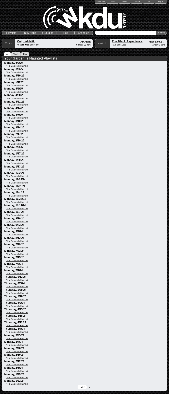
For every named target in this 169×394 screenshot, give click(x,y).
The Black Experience (127, 41)
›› (89, 387)
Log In (160, 1)
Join (148, 1)
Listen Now (101, 1)
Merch (124, 1)
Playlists (11, 32)
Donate (113, 1)
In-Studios (47, 32)
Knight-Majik (26, 41)
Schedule (83, 32)
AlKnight (85, 41)
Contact (137, 1)
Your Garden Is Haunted (17, 66)
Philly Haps (29, 32)
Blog (65, 32)
